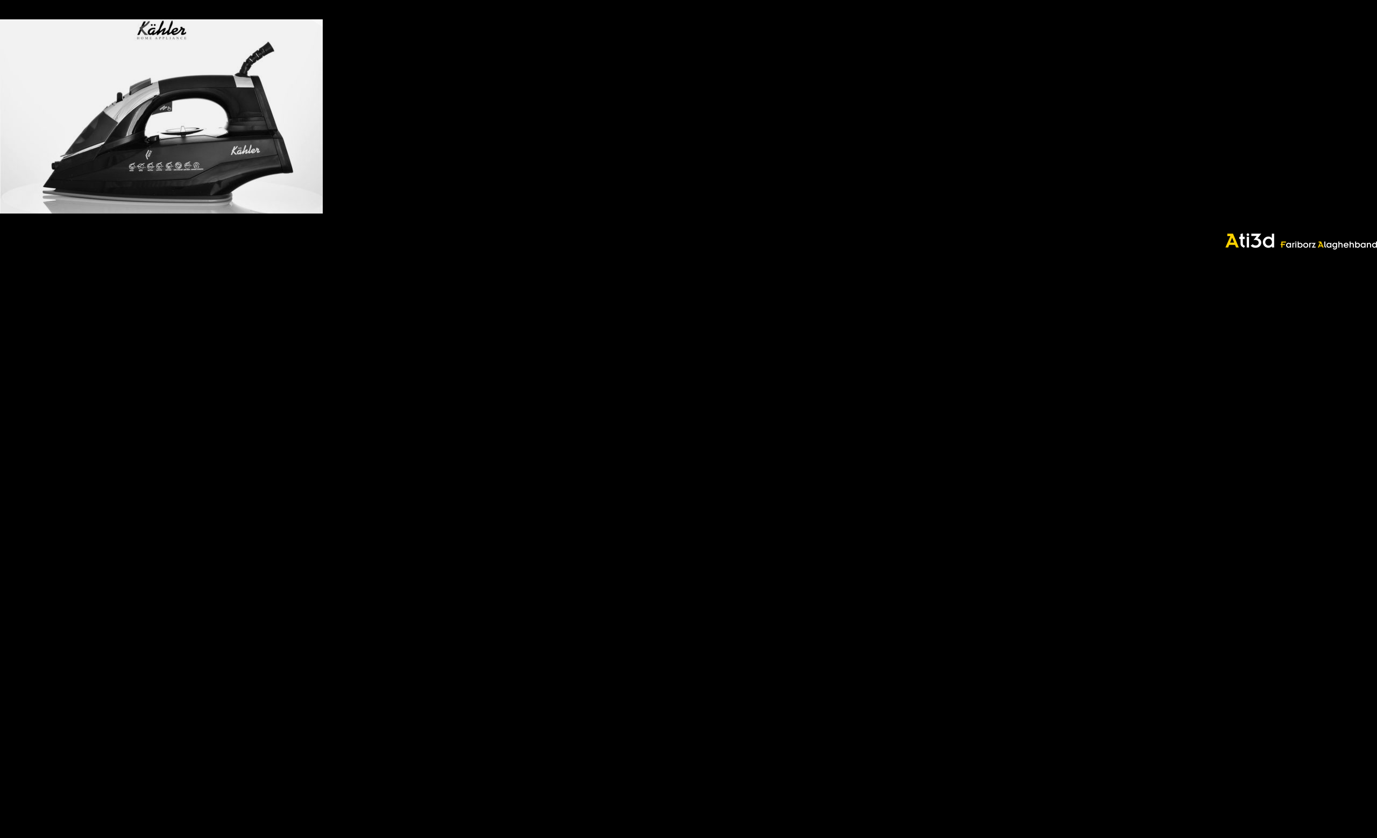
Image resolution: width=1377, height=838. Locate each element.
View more (161, 116)
